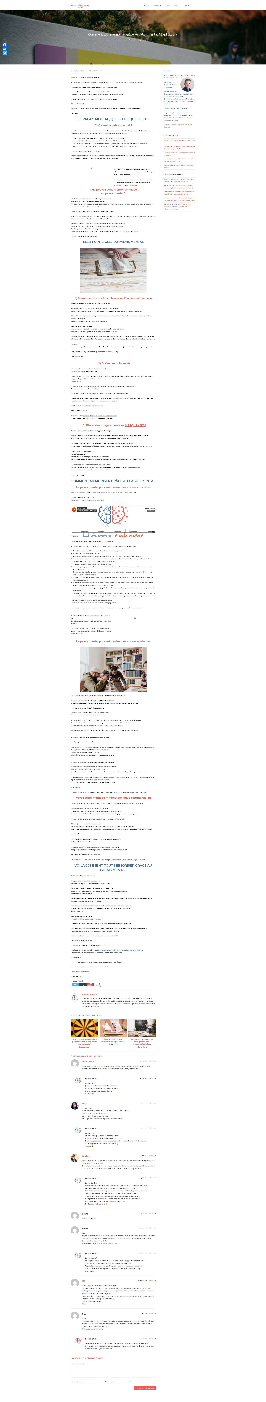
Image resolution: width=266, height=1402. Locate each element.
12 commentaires (95, 71)
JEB (83, 1281)
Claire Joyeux (88, 1061)
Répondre (152, 1061)
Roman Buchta (78, 71)
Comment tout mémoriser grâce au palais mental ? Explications (143, 40)
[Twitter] (75, 984)
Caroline (86, 1156)
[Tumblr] (83, 984)
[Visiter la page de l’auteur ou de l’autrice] (75, 997)
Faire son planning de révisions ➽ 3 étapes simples (113, 1040)
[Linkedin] (5, 49)
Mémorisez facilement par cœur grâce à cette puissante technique (142, 1041)
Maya (84, 1103)
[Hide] (3, 57)
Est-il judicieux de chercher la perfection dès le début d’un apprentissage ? (84, 1041)
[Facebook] (5, 45)
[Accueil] (104, 40)
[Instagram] (90, 984)
